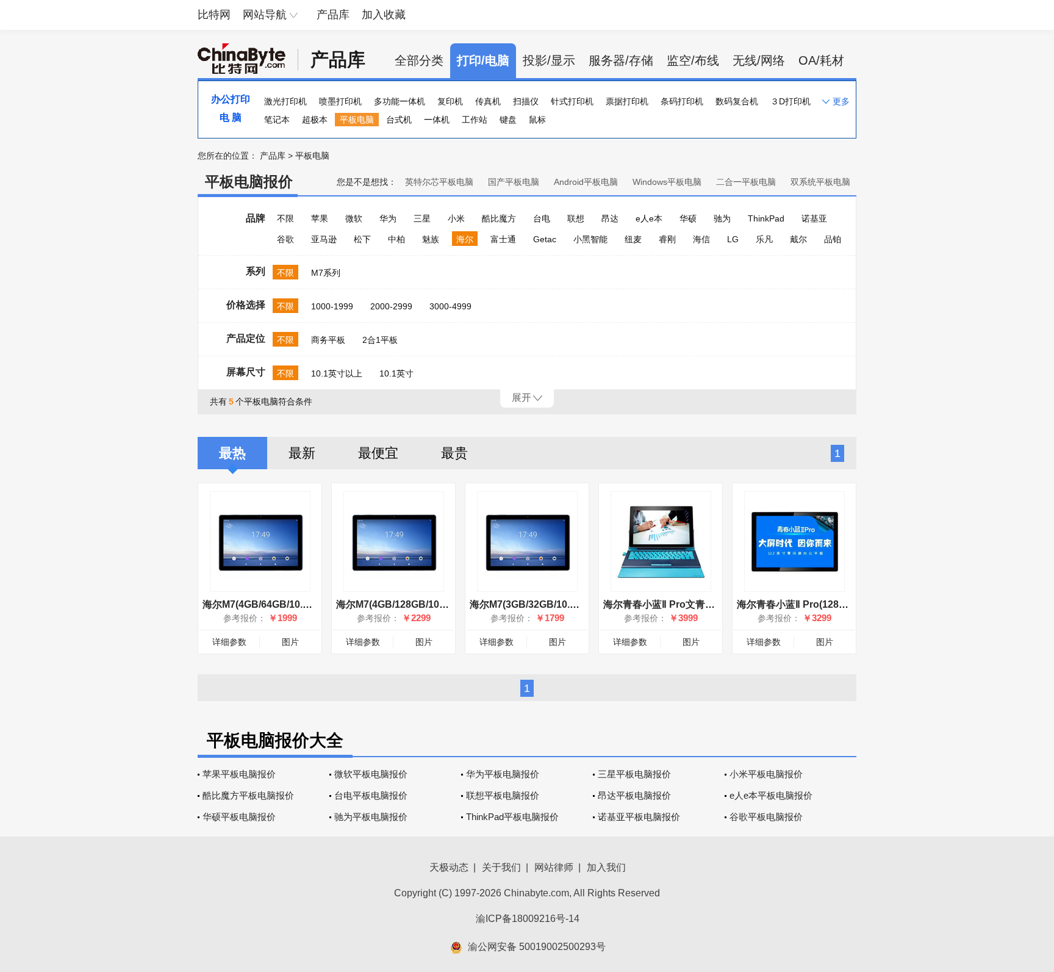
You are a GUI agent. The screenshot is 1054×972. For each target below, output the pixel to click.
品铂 (832, 239)
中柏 (396, 239)
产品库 (333, 15)
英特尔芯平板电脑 (439, 182)
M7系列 (325, 273)
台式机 (399, 119)
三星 (422, 218)
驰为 (722, 218)
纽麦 (633, 239)
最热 (232, 453)
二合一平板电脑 (746, 182)
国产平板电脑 (513, 182)
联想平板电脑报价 (502, 795)
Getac (544, 239)
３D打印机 (790, 101)
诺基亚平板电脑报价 (639, 817)
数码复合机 (736, 101)
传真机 (488, 101)
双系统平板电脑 (820, 182)
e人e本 (649, 218)
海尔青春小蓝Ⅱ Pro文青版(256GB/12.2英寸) (698, 604)
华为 (387, 218)
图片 (290, 642)
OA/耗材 (821, 60)
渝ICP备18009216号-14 (527, 918)
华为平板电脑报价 (502, 774)
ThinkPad (766, 218)
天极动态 (448, 867)
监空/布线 (693, 60)
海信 (701, 239)
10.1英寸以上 (336, 373)
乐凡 (764, 239)
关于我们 (501, 867)
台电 (541, 218)
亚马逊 (324, 239)
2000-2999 (391, 306)
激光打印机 (285, 101)
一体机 (437, 119)
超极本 (315, 119)
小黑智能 (590, 239)
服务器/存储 (621, 60)
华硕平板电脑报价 (239, 817)
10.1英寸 (396, 373)
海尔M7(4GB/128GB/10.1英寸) (403, 604)
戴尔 (798, 239)
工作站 (474, 119)
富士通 (503, 239)
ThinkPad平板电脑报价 (512, 817)
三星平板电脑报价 (634, 774)
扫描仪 (526, 101)
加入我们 (606, 867)
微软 (353, 218)
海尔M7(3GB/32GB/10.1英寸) (534, 604)
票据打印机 (627, 101)
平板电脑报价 (249, 181)
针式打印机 (572, 101)
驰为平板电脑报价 (370, 817)
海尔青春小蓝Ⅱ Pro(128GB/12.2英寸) (817, 604)
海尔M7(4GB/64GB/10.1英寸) (267, 604)
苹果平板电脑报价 (239, 774)
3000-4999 (450, 306)
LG (733, 239)
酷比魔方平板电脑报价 (248, 795)
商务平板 (328, 340)
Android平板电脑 (586, 182)
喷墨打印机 (340, 101)
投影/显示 (549, 60)
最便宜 (378, 453)
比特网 (214, 15)
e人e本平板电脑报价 (771, 795)
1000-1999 (332, 306)
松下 (362, 239)
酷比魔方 (499, 218)
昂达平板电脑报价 (634, 795)
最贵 (454, 453)
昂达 (609, 218)
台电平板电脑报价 (370, 795)
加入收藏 (384, 15)
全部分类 (419, 60)
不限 (285, 218)
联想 (575, 218)
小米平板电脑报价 (766, 774)
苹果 (319, 218)
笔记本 (277, 119)
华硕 (688, 218)
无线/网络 (759, 60)
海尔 (464, 239)
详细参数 (229, 642)
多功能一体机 (399, 101)
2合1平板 (380, 340)
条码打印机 (682, 101)
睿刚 (667, 239)
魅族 (430, 239)
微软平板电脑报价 (370, 774)
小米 (456, 218)
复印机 (450, 101)
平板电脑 (357, 119)
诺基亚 (814, 218)
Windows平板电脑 (667, 182)
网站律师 (553, 867)
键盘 (508, 119)
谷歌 (285, 239)
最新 (302, 453)
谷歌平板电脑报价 (766, 817)
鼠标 (537, 119)
